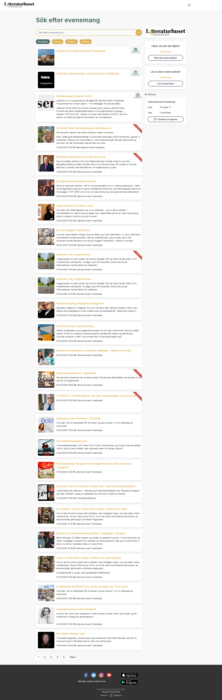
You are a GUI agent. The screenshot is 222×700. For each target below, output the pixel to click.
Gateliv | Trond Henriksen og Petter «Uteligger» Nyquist (90, 533)
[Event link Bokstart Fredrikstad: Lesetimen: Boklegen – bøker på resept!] (45, 357)
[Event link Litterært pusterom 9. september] (45, 379)
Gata (150, 107)
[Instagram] (101, 675)
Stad (150, 112)
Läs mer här (165, 51)
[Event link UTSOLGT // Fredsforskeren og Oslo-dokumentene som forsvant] (45, 402)
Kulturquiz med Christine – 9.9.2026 (78, 418)
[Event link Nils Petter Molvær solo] (45, 640)
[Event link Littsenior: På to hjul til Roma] (45, 261)
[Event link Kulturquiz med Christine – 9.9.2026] (45, 425)
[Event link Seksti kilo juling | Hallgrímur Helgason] (45, 310)
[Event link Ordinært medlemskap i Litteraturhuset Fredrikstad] (45, 80)
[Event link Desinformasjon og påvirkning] (45, 332)
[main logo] (19, 5)
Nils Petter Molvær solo (70, 633)
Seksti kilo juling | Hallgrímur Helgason (80, 303)
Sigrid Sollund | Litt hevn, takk (74, 205)
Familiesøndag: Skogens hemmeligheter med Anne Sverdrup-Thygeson (94, 465)
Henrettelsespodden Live (71, 441)
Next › (73, 657)
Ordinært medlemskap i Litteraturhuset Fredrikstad (87, 73)
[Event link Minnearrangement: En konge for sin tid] (45, 163)
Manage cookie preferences (91, 681)
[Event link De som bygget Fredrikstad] (45, 236)
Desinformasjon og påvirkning (75, 326)
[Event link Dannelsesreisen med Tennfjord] (45, 615)
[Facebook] (86, 675)
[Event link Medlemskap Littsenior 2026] (45, 102)
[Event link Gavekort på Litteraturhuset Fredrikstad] (45, 57)
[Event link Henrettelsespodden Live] (45, 447)
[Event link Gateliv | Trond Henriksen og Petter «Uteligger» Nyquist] (45, 540)
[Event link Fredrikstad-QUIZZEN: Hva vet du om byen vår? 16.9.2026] (45, 593)
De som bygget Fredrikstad (73, 230)
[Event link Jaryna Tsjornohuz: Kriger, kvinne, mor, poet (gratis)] (45, 564)
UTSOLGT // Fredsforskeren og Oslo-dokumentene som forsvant (96, 395)
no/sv (202, 5)
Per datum (43, 41)
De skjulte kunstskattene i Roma (76, 181)
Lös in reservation (165, 83)
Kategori (71, 41)
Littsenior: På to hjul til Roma (73, 254)
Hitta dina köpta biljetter (165, 58)
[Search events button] (139, 32)
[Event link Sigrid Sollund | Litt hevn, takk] (45, 212)
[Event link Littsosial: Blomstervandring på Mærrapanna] (45, 134)
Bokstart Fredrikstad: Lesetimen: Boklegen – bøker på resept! (94, 350)
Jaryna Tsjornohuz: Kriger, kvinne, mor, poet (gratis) (88, 557)
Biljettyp (86, 41)
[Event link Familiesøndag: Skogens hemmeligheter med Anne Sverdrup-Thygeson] (45, 470)
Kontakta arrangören (168, 119)
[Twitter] (93, 675)
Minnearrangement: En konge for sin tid (80, 156)
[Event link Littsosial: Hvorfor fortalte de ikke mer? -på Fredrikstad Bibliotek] (45, 492)
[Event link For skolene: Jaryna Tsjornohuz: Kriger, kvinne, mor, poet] (45, 515)
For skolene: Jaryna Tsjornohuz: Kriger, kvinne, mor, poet (91, 508)
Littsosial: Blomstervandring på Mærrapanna (83, 128)
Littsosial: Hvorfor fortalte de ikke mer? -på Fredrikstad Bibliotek (95, 486)
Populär (57, 41)
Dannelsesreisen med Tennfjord (76, 609)
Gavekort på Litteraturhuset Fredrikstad (80, 50)
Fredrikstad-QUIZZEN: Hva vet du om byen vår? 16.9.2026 (92, 586)
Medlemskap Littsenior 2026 (73, 96)
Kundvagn (183, 5)
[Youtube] (109, 675)
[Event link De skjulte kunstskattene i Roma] (45, 187)
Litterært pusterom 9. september (76, 373)
